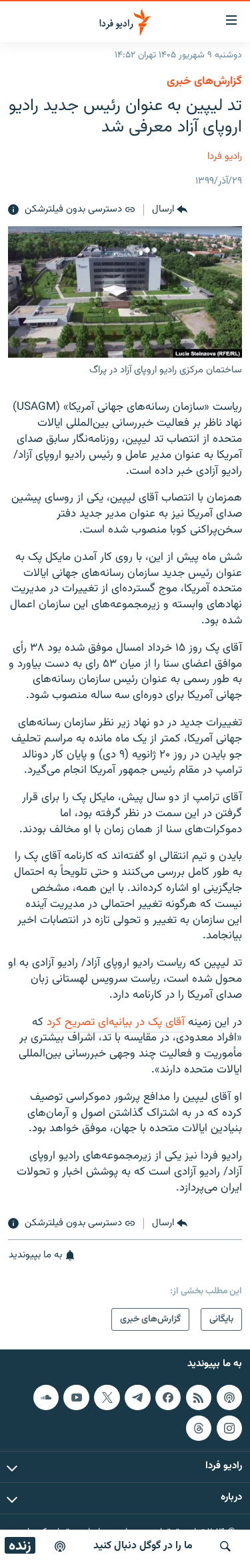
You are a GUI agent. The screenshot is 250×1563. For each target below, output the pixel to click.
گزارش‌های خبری (204, 81)
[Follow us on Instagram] (229, 1427)
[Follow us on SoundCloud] (46, 1397)
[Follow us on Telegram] (137, 1397)
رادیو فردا (224, 156)
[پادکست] (60, 1546)
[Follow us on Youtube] (76, 1397)
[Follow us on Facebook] (168, 1397)
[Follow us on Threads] (198, 1427)
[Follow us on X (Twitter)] (106, 1397)
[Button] (169, 210)
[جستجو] (225, 1546)
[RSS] (198, 1397)
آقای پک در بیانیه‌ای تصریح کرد (116, 1022)
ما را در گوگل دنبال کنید (143, 1546)
